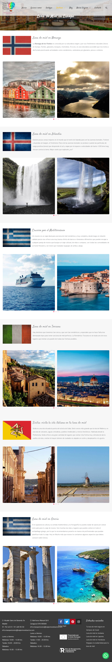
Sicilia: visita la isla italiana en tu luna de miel (59, 423)
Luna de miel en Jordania (95, 633)
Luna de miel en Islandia (47, 134)
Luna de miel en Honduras (95, 639)
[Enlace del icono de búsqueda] (106, 8)
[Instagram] (78, 621)
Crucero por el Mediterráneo (48, 230)
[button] (53, 119)
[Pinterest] (72, 621)
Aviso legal (62, 626)
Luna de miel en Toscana (46, 326)
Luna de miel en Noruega (47, 38)
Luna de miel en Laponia (95, 636)
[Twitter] (67, 621)
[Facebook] (61, 621)
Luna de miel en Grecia (45, 519)
